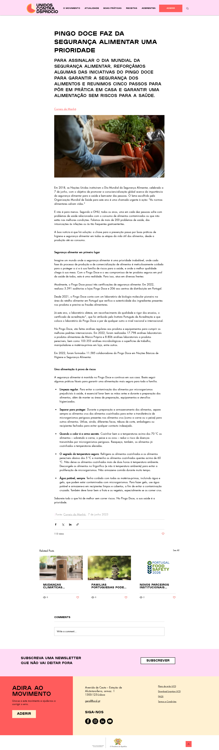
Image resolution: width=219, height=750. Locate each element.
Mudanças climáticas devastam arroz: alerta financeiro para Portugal (59, 586)
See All (176, 550)
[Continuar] (189, 744)
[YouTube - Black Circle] (110, 721)
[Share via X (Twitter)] (63, 524)
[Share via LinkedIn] (70, 524)
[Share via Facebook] (55, 524)
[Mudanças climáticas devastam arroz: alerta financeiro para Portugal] (61, 568)
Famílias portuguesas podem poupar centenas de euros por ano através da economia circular (109, 586)
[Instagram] (95, 721)
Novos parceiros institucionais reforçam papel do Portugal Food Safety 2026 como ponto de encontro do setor (157, 586)
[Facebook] (88, 721)
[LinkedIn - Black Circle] (102, 721)
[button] (158, 660)
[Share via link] (77, 524)
